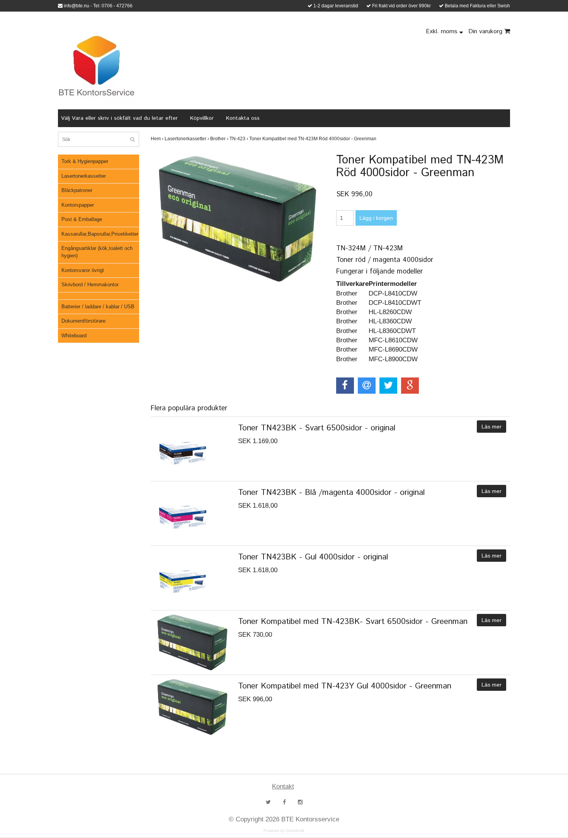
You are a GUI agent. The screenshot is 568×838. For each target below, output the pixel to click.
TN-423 (239, 138)
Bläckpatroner (76, 190)
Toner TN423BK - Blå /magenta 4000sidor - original (331, 492)
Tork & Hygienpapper (84, 161)
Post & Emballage (81, 219)
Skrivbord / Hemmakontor (90, 284)
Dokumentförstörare (83, 321)
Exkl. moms (442, 31)
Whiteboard (74, 335)
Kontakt (283, 786)
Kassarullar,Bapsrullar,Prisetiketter (99, 234)
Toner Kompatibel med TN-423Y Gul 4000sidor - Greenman (344, 686)
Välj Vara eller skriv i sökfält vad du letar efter (119, 118)
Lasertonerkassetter (83, 176)
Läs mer (491, 426)
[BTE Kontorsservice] (96, 65)
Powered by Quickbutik (284, 830)
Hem (157, 138)
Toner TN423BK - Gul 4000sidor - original (313, 557)
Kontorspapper (77, 205)
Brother (219, 138)
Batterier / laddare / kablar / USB (97, 306)
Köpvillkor (202, 118)
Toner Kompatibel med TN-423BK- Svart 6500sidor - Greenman (353, 621)
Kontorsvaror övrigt (82, 270)
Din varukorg (486, 31)
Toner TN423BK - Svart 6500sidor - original (316, 428)
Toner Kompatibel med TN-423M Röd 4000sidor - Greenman (313, 138)
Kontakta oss (243, 118)
